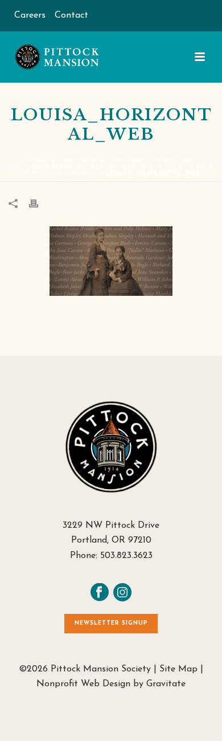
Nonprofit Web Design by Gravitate (111, 684)
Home (38, 161)
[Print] (39, 202)
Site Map (178, 669)
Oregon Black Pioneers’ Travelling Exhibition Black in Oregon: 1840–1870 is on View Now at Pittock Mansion (111, 167)
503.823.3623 (126, 555)
